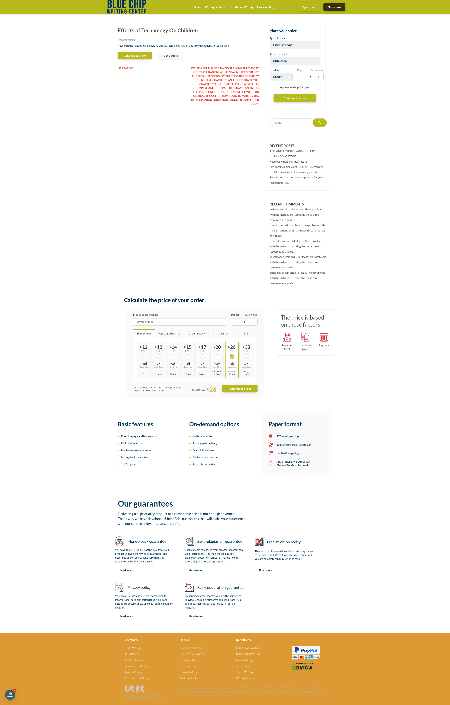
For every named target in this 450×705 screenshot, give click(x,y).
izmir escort (276, 225)
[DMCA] (302, 666)
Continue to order (135, 55)
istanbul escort (278, 241)
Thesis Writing (133, 672)
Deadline (275, 70)
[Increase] (254, 322)
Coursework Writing (136, 678)
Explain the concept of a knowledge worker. (294, 172)
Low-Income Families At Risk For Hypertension (296, 166)
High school (144, 333)
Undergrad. (169, 333)
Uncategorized (126, 39)
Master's (224, 333)
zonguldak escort (279, 272)
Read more (126, 570)
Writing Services (215, 7)
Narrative (125, 68)
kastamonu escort (280, 256)
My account (309, 7)
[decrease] (302, 77)
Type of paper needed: (145, 314)
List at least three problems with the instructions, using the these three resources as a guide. (296, 214)
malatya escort (278, 209)
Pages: (235, 314)
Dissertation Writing (241, 7)
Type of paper (277, 38)
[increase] (319, 77)
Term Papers (132, 653)
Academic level (278, 54)
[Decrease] (234, 322)
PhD (246, 333)
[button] (10, 695)
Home (197, 7)
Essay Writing (265, 7)
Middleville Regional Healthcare (288, 161)
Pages (300, 70)
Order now (334, 7)
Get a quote (170, 55)
